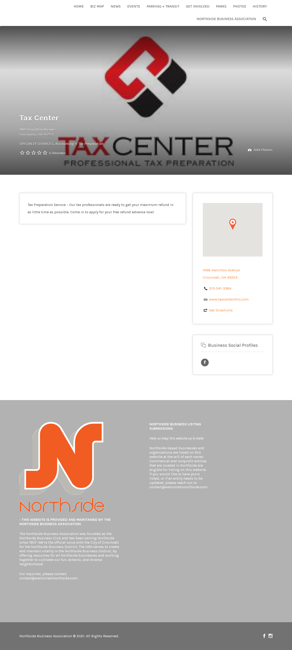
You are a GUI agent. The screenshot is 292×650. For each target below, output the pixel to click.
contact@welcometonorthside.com (48, 578)
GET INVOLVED (197, 6)
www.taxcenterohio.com (229, 299)
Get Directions (221, 310)
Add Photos (263, 150)
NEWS (116, 6)
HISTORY (260, 6)
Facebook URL (205, 362)
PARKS (221, 6)
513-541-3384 (220, 288)
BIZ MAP (97, 6)
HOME (79, 6)
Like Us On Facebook (264, 636)
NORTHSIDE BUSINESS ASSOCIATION (226, 19)
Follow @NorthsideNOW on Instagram (271, 636)
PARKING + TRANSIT (163, 6)
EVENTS (133, 6)
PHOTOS (239, 6)
